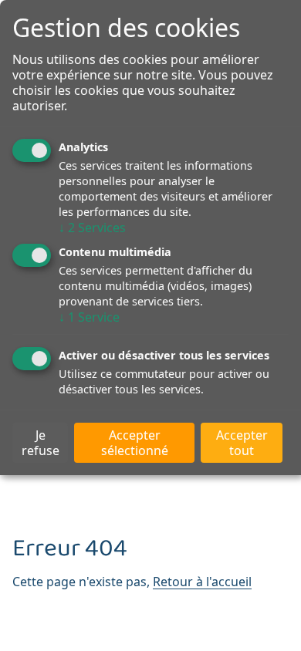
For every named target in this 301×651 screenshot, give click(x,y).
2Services (92, 227)
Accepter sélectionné (134, 443)
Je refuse (40, 443)
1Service (89, 317)
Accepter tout (242, 443)
